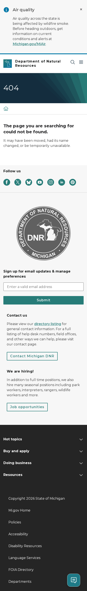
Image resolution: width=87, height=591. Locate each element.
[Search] (72, 62)
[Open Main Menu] (81, 62)
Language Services (24, 558)
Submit (43, 300)
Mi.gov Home (19, 510)
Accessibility (18, 534)
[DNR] (5, 108)
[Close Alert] (81, 9)
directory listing (47, 324)
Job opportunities (27, 407)
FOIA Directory (21, 570)
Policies (14, 522)
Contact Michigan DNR (32, 356)
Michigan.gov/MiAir (29, 44)
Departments (19, 582)
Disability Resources (25, 546)
